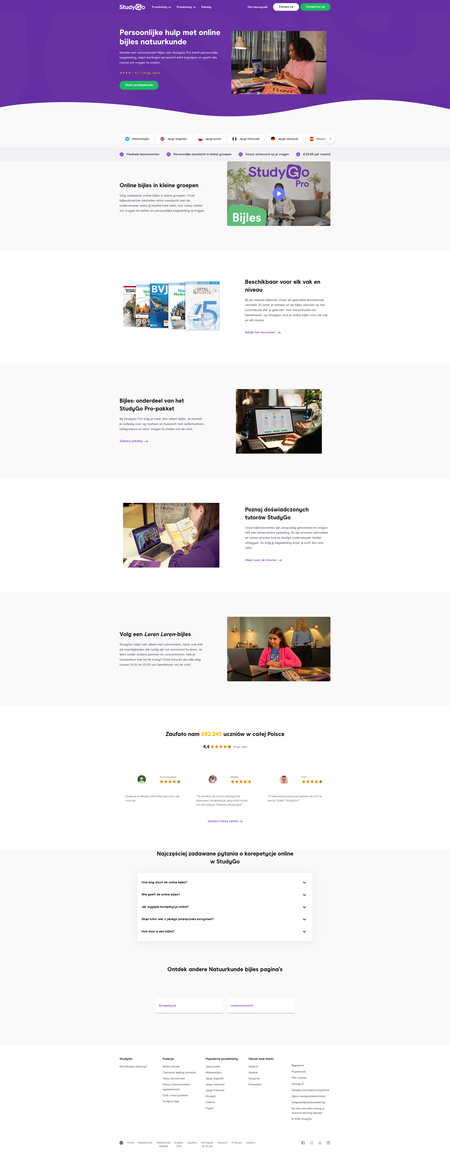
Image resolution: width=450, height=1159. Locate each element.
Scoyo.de (254, 1078)
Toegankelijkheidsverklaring (308, 1102)
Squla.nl (253, 1066)
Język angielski (215, 1078)
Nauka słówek (171, 1066)
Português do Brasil (207, 1144)
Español (192, 1142)
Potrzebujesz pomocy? (133, 1066)
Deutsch (222, 1142)
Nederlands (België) (163, 1144)
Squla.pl (253, 1072)
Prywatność (299, 1071)
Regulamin (298, 1065)
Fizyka (210, 1108)
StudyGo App (171, 1101)
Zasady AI (298, 1084)
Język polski (213, 1066)
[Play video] (278, 193)
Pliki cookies (299, 1078)
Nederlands (145, 1142)
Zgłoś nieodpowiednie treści (309, 1096)
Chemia (210, 1102)
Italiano (250, 1142)
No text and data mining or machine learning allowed (308, 1110)
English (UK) (179, 1144)
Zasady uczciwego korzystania (310, 1090)
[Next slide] (330, 139)
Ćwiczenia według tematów (179, 1072)
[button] (138, 1085)
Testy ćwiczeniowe (174, 1078)
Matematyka (213, 1072)
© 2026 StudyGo (302, 1119)
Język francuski (215, 1090)
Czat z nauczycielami (175, 1095)
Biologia (211, 1096)
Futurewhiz (255, 1084)
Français (237, 1142)
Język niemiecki (215, 1084)
